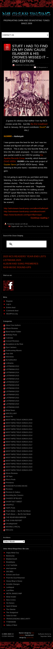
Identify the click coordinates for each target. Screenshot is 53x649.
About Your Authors (13, 325)
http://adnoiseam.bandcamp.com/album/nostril (24, 211)
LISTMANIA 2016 (12, 379)
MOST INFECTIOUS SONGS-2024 (19, 467)
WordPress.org (12, 314)
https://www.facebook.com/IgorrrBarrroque (23, 215)
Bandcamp (10, 556)
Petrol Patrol (32, 226)
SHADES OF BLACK (14, 498)
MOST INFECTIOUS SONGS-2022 (19, 461)
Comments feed (12, 311)
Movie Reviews (12, 473)
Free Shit (9, 354)
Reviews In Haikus (13, 492)
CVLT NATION (11, 565)
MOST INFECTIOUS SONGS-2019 (19, 451)
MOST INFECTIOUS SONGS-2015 (19, 439)
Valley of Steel (11, 625)
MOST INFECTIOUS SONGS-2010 (19, 423)
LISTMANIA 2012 (12, 366)
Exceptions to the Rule (14, 344)
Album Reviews (12, 328)
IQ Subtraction (11, 360)
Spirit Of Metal (11, 606)
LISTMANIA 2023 (12, 401)
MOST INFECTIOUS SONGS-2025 (19, 470)
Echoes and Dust (12, 575)
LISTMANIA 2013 (12, 369)
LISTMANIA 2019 (12, 388)
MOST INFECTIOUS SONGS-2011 (19, 426)
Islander (17, 224)
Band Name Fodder (13, 332)
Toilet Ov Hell (11, 616)
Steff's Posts (10, 508)
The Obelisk (10, 609)
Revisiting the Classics (14, 495)
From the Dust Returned (15, 578)
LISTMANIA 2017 (12, 382)
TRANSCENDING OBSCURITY (18, 619)
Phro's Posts (10, 480)
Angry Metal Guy (12, 553)
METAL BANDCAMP (14, 594)
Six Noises (10, 603)
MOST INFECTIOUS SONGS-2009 (19, 420)
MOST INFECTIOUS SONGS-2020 (19, 454)
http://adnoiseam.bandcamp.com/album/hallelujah (26, 208)
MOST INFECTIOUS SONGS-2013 (19, 432)
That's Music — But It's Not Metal (18, 514)
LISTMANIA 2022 (12, 398)
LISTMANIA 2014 (12, 372)
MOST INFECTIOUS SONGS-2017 (19, 445)
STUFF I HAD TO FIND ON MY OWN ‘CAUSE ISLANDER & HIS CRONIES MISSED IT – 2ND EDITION (30, 53)
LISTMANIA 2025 (12, 407)
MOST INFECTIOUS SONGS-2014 (19, 435)
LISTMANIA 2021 (12, 395)
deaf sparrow (11, 568)
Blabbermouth (11, 559)
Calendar (9, 338)
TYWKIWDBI (11, 622)
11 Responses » (42, 67)
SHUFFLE (10, 505)
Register (9, 301)
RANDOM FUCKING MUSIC (25, 65)
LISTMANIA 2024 (12, 404)
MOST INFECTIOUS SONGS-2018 (19, 448)
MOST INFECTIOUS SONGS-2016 (19, 442)
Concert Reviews (12, 341)
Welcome (9, 530)
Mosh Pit (9, 417)
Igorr (21, 226)
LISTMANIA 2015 (12, 376)
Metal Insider (11, 597)
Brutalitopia (10, 562)
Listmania (9, 363)
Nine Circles (11, 600)
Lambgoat (10, 587)
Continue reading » (40, 218)
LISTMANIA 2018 (12, 385)
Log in (8, 304)
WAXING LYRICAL (13, 527)
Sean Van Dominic (43, 226)
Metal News (10, 410)
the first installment (39, 124)
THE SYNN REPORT (14, 521)
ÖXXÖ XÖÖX (10, 161)
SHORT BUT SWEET (14, 502)
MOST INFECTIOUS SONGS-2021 (19, 458)
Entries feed (10, 308)
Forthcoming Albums (14, 351)
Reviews (9, 489)
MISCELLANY (11, 413)
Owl (25, 226)
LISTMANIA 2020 (12, 391)
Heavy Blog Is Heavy (14, 581)
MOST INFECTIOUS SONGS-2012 (19, 429)
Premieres (10, 483)
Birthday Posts (11, 335)
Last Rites (10, 590)
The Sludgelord (12, 613)
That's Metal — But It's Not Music (18, 511)
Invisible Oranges (13, 584)
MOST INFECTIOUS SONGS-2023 (19, 464)
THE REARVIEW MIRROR (16, 517)
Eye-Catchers (11, 347)
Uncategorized (11, 524)
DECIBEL (10, 572)
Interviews (10, 357)
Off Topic (9, 476)
